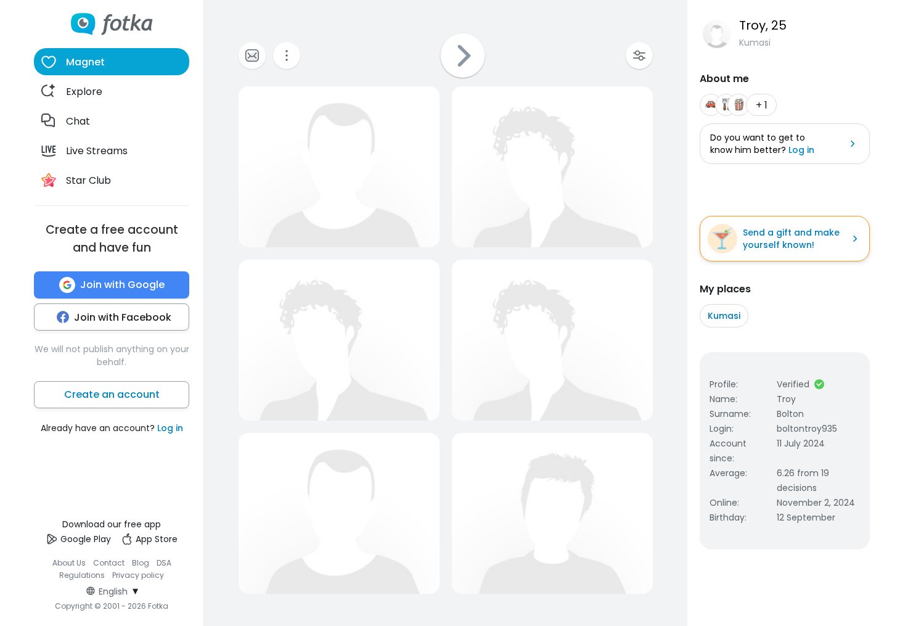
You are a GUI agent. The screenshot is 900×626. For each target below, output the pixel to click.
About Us (69, 563)
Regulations (82, 575)
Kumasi (724, 316)
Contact (109, 563)
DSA (164, 563)
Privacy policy (138, 575)
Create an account (112, 394)
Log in (170, 428)
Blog (140, 563)
